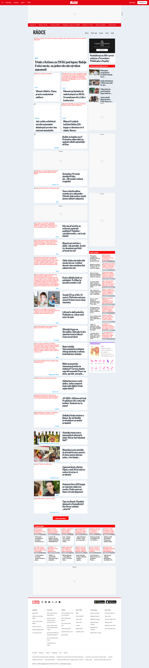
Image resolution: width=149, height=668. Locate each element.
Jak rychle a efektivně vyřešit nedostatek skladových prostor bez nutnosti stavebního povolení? (46, 127)
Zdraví (86, 33)
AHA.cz (51, 534)
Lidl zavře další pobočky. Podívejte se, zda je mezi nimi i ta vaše (73, 314)
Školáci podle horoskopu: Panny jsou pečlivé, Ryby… (108, 539)
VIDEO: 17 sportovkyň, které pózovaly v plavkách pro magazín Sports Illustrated (95, 327)
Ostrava (57, 409)
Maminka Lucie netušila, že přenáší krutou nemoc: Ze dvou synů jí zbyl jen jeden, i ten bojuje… (73, 453)
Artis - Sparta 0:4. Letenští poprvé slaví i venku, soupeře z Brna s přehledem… (95, 292)
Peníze (101, 33)
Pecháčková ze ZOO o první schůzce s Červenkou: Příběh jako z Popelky (102, 58)
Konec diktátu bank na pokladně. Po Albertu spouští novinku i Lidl (72, 280)
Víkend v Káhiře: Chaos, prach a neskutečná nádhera (46, 94)
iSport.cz (65, 534)
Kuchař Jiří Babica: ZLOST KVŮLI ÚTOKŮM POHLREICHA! (54, 539)
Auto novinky (80, 552)
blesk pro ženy (107, 278)
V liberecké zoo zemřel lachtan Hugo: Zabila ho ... (106, 91)
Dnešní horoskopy (95, 344)
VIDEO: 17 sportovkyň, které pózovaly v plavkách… (53, 558)
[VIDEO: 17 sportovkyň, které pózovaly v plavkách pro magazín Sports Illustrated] (108, 327)
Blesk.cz (37, 534)
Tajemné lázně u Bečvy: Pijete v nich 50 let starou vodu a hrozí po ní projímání (73, 470)
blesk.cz (105, 261)
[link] (42, 602)
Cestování (56, 340)
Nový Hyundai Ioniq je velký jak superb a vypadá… (81, 558)
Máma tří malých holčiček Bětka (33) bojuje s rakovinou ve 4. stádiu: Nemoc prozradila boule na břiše (74, 127)
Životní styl (94, 33)
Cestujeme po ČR (54, 512)
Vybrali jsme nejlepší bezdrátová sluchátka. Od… (108, 558)
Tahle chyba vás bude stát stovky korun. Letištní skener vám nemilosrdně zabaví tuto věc (73, 264)
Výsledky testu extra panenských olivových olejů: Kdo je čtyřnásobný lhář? (73, 436)
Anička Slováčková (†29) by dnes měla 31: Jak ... (106, 83)
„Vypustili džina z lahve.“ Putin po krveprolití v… (81, 538)
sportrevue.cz (107, 304)
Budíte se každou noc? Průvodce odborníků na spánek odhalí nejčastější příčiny (73, 140)
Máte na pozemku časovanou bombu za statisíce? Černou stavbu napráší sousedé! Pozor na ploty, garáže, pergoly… (74, 368)
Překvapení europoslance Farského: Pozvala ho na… (40, 539)
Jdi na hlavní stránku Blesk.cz (99, 66)
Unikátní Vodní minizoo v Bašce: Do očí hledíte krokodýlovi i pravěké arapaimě (73, 419)
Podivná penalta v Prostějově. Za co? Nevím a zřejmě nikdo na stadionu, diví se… (95, 310)
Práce (107, 33)
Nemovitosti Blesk (54, 374)
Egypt (36, 87)
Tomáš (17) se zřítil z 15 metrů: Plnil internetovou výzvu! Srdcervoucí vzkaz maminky (74, 298)
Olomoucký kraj (54, 478)
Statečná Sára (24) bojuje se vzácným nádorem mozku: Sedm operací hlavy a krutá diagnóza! (73, 487)
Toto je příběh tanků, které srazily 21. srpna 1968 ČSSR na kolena (95, 318)
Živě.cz (37, 552)
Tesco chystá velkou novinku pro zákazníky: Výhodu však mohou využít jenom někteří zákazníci (74, 194)
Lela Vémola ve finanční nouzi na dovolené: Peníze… (95, 558)
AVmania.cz (65, 552)
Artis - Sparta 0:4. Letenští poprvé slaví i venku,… (66, 539)
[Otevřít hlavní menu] (2, 2)
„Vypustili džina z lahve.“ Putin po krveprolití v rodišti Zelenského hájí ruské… (95, 336)
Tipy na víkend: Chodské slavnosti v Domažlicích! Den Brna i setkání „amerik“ (73, 505)
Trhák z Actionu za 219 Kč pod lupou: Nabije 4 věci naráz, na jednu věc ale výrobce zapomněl (60, 66)
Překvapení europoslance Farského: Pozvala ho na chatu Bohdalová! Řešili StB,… (95, 259)
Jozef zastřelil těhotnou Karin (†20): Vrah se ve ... (106, 99)
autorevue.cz (107, 321)
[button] (99, 602)
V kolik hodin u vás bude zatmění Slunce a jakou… (40, 558)
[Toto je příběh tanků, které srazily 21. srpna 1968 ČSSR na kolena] (108, 319)
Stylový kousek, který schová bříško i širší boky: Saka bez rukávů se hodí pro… (95, 275)
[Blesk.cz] (74, 2)
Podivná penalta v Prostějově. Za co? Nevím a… (95, 538)
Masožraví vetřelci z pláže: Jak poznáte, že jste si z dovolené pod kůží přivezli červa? (74, 246)
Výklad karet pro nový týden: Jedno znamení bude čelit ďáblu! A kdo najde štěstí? (72, 384)
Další (112, 33)
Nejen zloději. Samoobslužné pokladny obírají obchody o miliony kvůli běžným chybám (73, 350)
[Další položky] (119, 25)
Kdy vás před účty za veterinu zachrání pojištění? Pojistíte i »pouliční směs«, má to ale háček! (74, 230)
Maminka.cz (107, 534)
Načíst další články (60, 518)
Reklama (37, 118)
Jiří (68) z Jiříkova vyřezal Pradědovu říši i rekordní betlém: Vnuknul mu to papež (74, 401)
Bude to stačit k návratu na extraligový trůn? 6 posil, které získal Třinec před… (95, 301)
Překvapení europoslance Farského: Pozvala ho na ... (106, 73)
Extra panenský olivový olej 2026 (49, 443)
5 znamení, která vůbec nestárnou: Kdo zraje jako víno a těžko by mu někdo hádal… (95, 284)
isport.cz (105, 296)
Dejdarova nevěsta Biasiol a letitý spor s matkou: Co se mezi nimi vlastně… (95, 266)
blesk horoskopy (108, 287)
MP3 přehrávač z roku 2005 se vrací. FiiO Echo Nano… (67, 558)
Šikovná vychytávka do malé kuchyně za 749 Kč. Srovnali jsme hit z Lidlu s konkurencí (74, 96)
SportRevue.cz (53, 552)
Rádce (39, 32)
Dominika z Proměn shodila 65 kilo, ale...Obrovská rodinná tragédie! (72, 177)
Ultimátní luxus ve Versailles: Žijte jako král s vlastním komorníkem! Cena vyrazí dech (74, 332)
